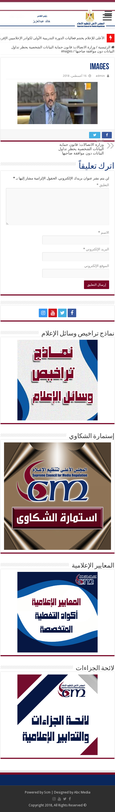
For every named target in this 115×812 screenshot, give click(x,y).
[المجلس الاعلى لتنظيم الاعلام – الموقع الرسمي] (57, 14)
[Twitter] (62, 313)
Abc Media (82, 792)
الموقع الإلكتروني (96, 266)
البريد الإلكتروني (96, 249)
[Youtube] (52, 313)
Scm (47, 792)
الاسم (103, 232)
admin (100, 76)
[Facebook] (72, 313)
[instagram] (43, 313)
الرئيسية (104, 47)
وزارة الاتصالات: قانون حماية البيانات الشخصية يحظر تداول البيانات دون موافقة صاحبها (81, 147)
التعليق (103, 185)
